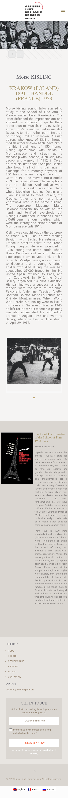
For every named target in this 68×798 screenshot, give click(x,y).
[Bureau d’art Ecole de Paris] (34, 10)
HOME (11, 650)
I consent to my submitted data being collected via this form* (32, 731)
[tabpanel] (34, 361)
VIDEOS (12, 671)
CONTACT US (14, 676)
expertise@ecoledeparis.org (20, 689)
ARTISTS (12, 656)
